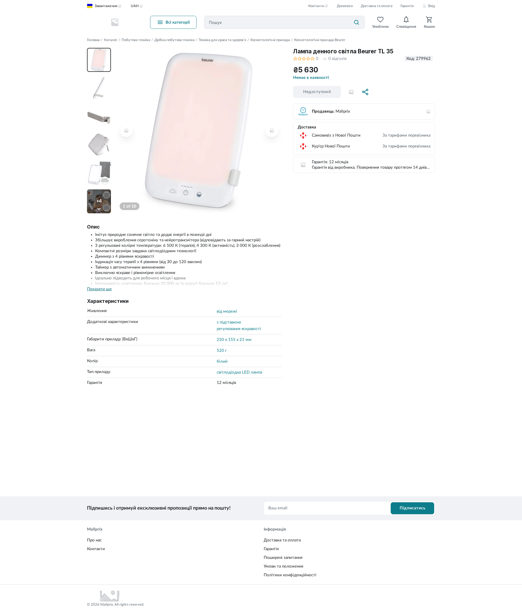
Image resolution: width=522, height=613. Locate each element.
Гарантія (406, 6)
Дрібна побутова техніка (174, 40)
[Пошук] (356, 22)
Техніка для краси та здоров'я (222, 40)
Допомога (345, 6)
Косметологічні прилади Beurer (319, 40)
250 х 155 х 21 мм (234, 340)
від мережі (227, 311)
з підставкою (229, 322)
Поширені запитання (283, 558)
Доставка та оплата (376, 6)
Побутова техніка (136, 40)
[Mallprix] (114, 22)
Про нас (94, 540)
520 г (222, 351)
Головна (93, 40)
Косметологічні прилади (270, 40)
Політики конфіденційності (290, 575)
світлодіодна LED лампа (239, 372)
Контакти (96, 549)
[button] (351, 92)
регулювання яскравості (239, 329)
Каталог (110, 40)
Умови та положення (283, 566)
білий (222, 361)
